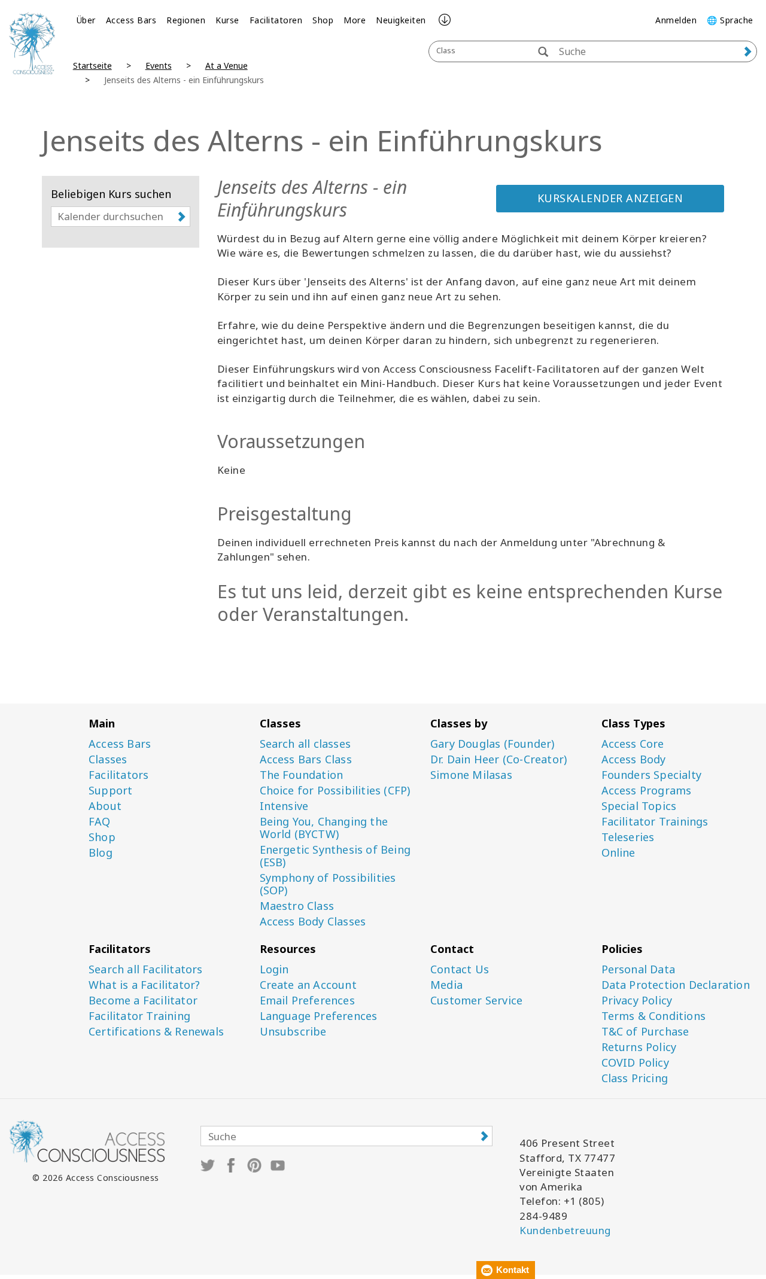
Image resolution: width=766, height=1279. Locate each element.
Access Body (633, 759)
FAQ (100, 821)
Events (158, 65)
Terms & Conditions (653, 1016)
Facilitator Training (139, 1016)
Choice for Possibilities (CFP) (335, 790)
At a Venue (226, 65)
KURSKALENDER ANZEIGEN (610, 198)
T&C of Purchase (645, 1031)
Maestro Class (297, 906)
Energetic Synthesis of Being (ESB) (335, 856)
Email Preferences (307, 1000)
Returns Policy (639, 1047)
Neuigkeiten (401, 20)
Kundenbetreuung (565, 1230)
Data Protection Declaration (675, 985)
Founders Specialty (651, 775)
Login (274, 969)
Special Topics (639, 806)
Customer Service (476, 1000)
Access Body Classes (313, 921)
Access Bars (131, 20)
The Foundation (302, 775)
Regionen (185, 20)
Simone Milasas (471, 775)
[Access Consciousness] (32, 43)
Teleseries (628, 837)
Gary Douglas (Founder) (492, 744)
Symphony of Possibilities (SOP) (328, 884)
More (355, 20)
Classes (108, 759)
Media (446, 985)
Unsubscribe (293, 1031)
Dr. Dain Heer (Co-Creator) (498, 759)
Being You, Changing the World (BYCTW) (324, 828)
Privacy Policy (637, 1000)
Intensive (284, 806)
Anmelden (676, 20)
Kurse (227, 20)
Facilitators (118, 775)
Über (86, 20)
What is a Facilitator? (144, 985)
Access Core (632, 744)
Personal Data (638, 969)
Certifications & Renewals (156, 1031)
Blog (101, 852)
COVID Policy (635, 1062)
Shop (322, 20)
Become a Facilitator (143, 1000)
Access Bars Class (306, 759)
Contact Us (459, 969)
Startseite (92, 65)
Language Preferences (319, 1016)
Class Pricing (634, 1078)
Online (618, 852)
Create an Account (308, 985)
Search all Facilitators (146, 969)
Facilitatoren (276, 20)
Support (110, 790)
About (105, 806)
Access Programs (646, 790)
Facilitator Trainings (655, 821)
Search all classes (305, 744)
